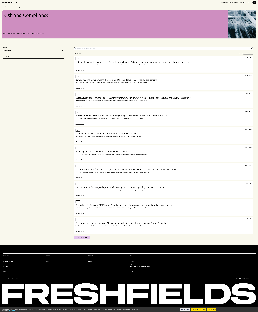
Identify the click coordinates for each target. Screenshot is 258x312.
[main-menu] (254, 2)
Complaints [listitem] (90, 261)
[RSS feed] (17, 278)
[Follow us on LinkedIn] (8, 278)
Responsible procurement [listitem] (136, 269)
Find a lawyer (224, 2)
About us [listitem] (5, 259)
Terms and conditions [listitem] (93, 264)
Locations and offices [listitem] (8, 261)
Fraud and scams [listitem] (92, 259)
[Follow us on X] (4, 278)
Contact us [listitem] (48, 264)
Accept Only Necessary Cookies (198, 309)
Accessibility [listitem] (133, 259)
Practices (5, 47)
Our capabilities (234, 2)
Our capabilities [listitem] (7, 269)
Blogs (10, 7)
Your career (242, 2)
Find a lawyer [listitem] (48, 259)
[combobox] (33, 50)
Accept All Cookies (212, 309)
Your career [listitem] (6, 264)
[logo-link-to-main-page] (9, 3)
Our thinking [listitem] (6, 266)
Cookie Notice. (12, 310)
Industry (5, 53)
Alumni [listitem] (47, 261)
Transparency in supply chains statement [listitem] (140, 266)
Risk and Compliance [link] (18, 7)
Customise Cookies (185, 309)
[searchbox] (163, 48)
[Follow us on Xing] (13, 278)
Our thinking (4, 7)
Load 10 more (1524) (82, 237)
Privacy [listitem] (131, 271)
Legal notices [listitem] (133, 264)
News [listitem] (4, 271)
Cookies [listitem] (132, 261)
